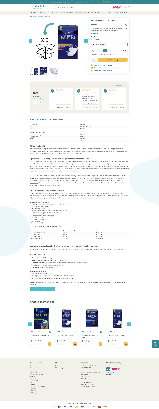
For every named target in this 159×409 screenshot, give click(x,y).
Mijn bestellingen (59, 368)
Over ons (32, 366)
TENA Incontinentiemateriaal (37, 386)
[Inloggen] (125, 7)
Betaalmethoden (34, 372)
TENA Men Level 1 (35, 234)
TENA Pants (33, 390)
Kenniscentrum (113, 12)
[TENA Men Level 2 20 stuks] (117, 318)
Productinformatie (38, 119)
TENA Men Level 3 (36, 238)
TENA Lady (33, 393)
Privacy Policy (33, 378)
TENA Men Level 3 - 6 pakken (42, 16)
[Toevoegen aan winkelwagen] (49, 344)
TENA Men (33, 388)
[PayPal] (53, 406)
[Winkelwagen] (128, 7)
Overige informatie (55, 119)
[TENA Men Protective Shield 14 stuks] (92, 318)
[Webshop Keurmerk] (117, 7)
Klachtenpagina (34, 380)
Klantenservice (34, 368)
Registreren (58, 366)
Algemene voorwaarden (36, 374)
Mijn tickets (58, 370)
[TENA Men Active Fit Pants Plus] (41, 318)
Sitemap (32, 382)
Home (31, 16)
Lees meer (94, 33)
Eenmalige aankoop (100, 44)
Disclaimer (32, 376)
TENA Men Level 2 (35, 236)
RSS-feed (32, 384)
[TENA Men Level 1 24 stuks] (66, 318)
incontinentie (34, 183)
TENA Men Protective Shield (38, 233)
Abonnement (124, 12)
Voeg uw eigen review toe (119, 85)
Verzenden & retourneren (36, 370)
